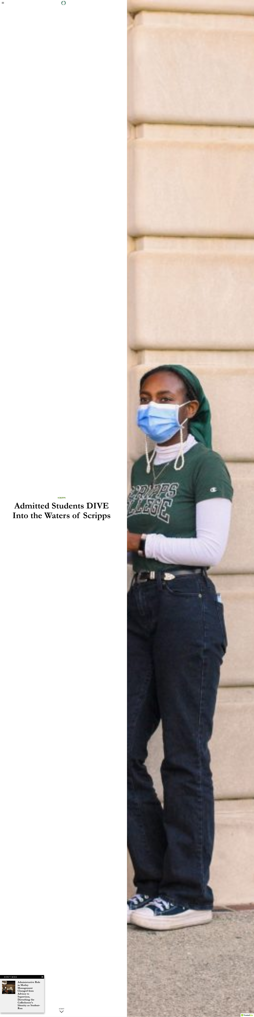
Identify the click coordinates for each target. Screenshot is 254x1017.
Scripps (62, 498)
